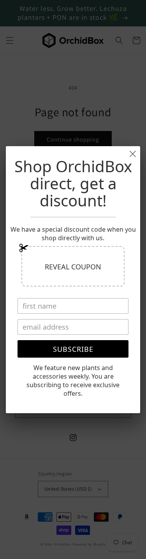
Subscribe (73, 349)
